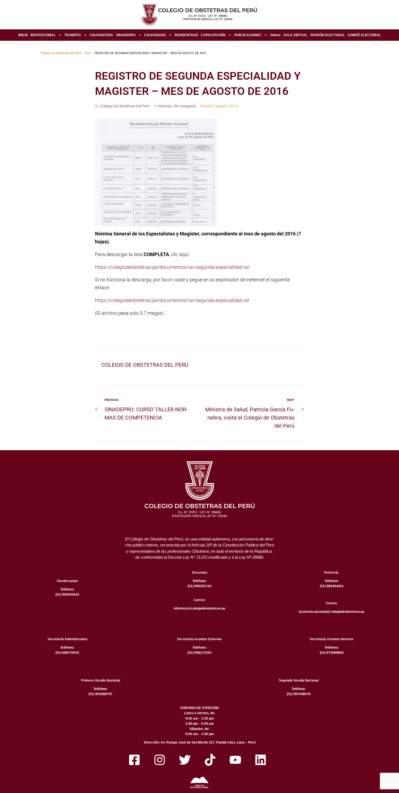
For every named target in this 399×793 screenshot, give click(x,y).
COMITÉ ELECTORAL (364, 35)
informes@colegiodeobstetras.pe (199, 608)
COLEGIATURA (101, 35)
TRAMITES (72, 35)
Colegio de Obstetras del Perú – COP (66, 53)
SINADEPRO (125, 35)
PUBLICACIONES (247, 35)
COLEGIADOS (155, 35)
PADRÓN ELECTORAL (327, 35)
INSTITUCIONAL (43, 35)
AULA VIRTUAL (295, 35)
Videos (275, 35)
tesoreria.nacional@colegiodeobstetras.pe (332, 612)
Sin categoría (185, 106)
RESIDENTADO (186, 35)
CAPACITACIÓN (213, 35)
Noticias (165, 106)
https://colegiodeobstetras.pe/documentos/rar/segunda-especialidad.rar (172, 267)
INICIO (23, 35)
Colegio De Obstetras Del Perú (125, 106)
